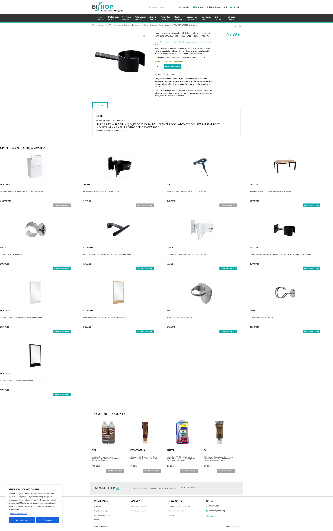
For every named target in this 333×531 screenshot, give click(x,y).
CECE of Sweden (137, 450)
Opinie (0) (100, 105)
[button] (144, 36)
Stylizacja (126, 18)
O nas (96, 520)
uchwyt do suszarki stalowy (175, 93)
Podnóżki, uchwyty (170, 84)
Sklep (107, 25)
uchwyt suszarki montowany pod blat (169, 96)
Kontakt (185, 7)
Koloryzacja (140, 18)
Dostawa (199, 7)
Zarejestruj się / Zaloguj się (179, 506)
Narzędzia (165, 18)
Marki (100, 18)
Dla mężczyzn (177, 79)
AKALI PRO (169, 75)
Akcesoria (167, 79)
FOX (168, 184)
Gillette (170, 450)
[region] (33, 505)
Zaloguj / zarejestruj (218, 7)
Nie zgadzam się (21, 520)
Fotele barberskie (191, 79)
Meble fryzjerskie (116, 25)
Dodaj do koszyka (172, 66)
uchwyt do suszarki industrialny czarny (180, 90)
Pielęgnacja (113, 18)
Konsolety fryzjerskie (172, 81)
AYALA (3, 247)
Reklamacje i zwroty (139, 511)
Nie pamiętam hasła (176, 511)
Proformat (235, 526)
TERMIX (86, 184)
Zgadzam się (47, 520)
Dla (219, 18)
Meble (178, 18)
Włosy (157, 86)
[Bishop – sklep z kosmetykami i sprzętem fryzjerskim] (107, 7)
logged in (109, 130)
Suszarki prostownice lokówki (200, 84)
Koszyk (236, 7)
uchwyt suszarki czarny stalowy (199, 93)
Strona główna (97, 25)
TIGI (94, 450)
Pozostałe (183, 84)
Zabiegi (152, 18)
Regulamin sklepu (101, 511)
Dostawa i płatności (139, 506)
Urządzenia (192, 18)
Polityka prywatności (18, 514)
